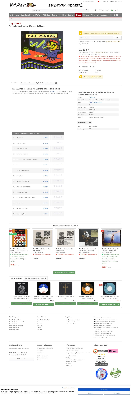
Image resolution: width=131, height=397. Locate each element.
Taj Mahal (52, 91)
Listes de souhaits (89, 1)
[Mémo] (95, 10)
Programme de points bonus (45, 348)
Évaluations (51, 83)
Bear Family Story (14, 327)
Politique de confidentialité (68, 388)
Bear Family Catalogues (15, 324)
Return (39, 360)
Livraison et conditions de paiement (75, 360)
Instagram (40, 324)
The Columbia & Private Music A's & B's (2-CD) (19, 249)
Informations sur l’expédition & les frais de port (78, 352)
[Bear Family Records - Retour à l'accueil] (23, 5)
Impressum (69, 365)
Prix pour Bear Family (71, 324)
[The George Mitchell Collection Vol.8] (21, 288)
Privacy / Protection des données (74, 348)
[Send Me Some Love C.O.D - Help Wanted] (109, 288)
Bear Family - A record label (73, 320)
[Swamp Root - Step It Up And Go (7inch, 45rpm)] (43, 288)
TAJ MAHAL (15, 23)
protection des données (113, 41)
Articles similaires (16, 278)
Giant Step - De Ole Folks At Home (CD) (110, 249)
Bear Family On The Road (16, 325)
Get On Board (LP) (64, 249)
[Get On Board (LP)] (65, 238)
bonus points (97, 77)
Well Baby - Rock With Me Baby (87, 297)
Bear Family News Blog (43, 320)
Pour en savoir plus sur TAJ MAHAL (32, 83)
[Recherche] (87, 10)
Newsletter (40, 352)
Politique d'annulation (43, 356)
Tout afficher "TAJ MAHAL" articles (64, 272)
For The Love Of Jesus (65, 297)
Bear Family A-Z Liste (14, 320)
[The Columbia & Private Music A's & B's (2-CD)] (19, 238)
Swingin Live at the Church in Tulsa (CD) (87, 249)
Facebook (40, 322)
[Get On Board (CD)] (42, 238)
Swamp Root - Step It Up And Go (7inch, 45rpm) (43, 297)
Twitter (39, 327)
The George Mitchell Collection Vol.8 (21, 297)
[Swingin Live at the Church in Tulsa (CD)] (88, 238)
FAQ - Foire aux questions (72, 350)
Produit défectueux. (42, 358)
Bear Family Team (14, 329)
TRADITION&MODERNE (95, 102)
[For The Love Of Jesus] (65, 288)
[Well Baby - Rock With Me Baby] (87, 288)
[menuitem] (61, 10)
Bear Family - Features (71, 322)
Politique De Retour (71, 361)
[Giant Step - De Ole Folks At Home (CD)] (111, 238)
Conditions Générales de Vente (74, 354)
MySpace (39, 325)
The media (68, 363)
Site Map (68, 358)
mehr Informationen (20, 303)
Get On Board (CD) (41, 249)
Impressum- (40, 350)
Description (14, 83)
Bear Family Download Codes (17, 322)
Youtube (39, 329)
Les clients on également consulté (35, 278)
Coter (93, 66)
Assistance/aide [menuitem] (116, 1)
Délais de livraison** (71, 356)
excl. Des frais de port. (99, 52)
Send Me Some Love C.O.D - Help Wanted (109, 297)
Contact (39, 354)
